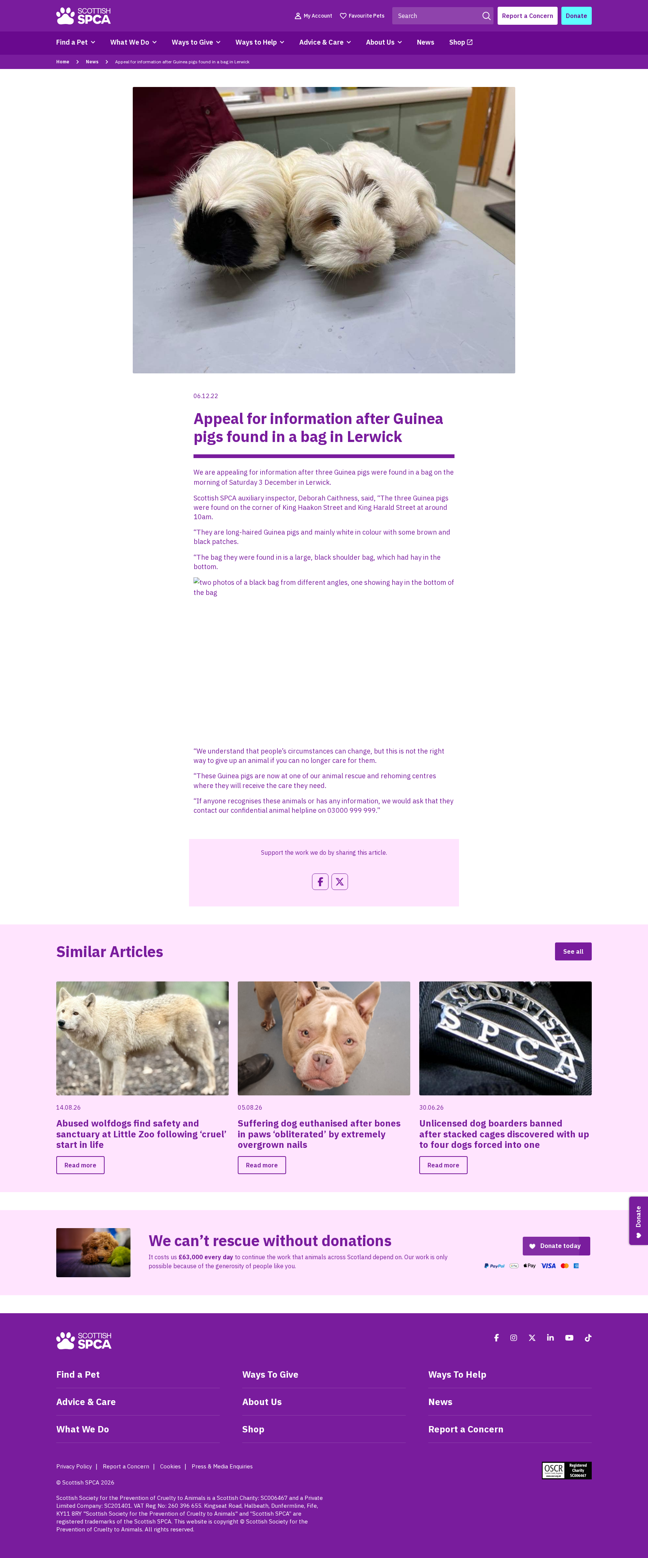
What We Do (129, 42)
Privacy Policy (74, 1466)
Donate (576, 15)
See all (573, 951)
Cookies (170, 1466)
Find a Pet (72, 42)
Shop (457, 42)
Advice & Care (321, 42)
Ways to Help (256, 42)
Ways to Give (192, 42)
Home (62, 61)
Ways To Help (457, 1374)
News (425, 42)
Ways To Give (270, 1374)
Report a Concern (527, 15)
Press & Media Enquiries (222, 1466)
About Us (380, 42)
